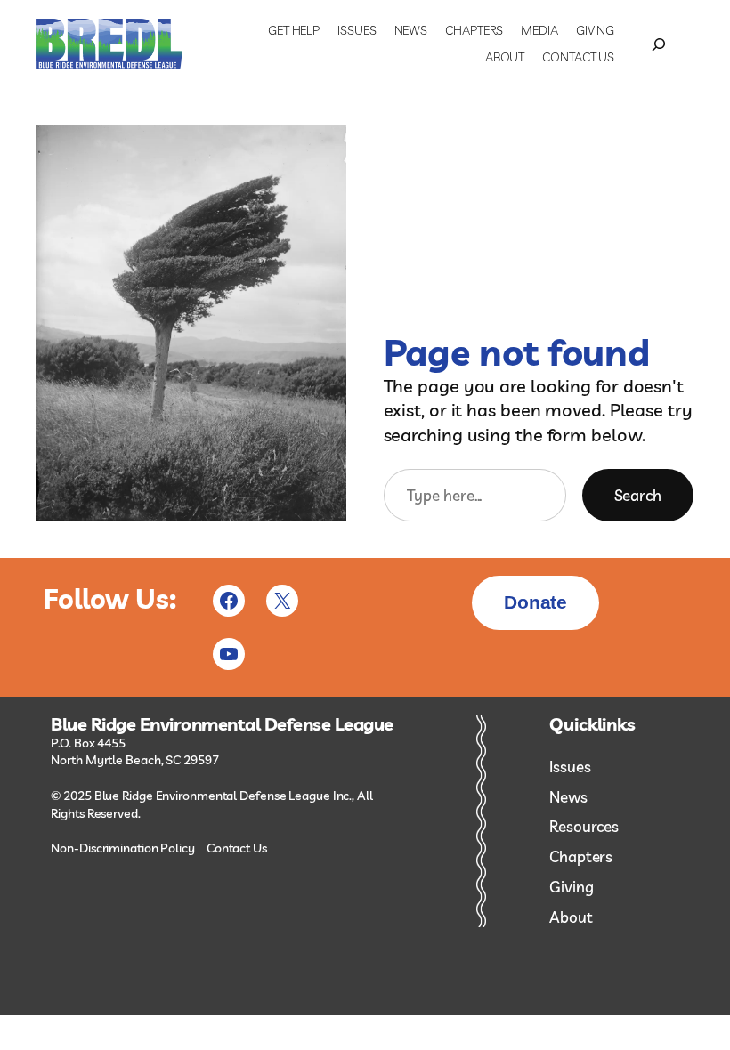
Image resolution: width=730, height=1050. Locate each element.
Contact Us (237, 848)
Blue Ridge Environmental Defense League (222, 724)
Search (637, 495)
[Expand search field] (658, 44)
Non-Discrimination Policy (123, 848)
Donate (535, 602)
